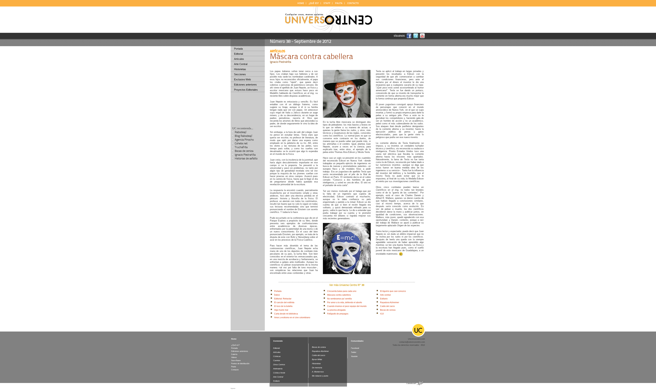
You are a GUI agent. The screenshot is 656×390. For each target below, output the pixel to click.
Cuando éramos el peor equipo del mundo (347, 306)
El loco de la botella (283, 306)
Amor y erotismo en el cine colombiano (292, 317)
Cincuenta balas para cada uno (341, 291)
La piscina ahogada (336, 310)
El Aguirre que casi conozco (393, 291)
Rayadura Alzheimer (389, 302)
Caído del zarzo (387, 306)
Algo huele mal (281, 310)
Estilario (384, 299)
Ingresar (233, 388)
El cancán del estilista (284, 302)
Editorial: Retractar (282, 299)
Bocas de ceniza (387, 310)
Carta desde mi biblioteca (286, 314)
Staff (327, 3)
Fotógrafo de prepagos (337, 314)
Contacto (353, 3)
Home (300, 3)
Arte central (385, 295)
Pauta (339, 3)
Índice (277, 295)
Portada (278, 291)
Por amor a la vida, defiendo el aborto (344, 302)
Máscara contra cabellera (339, 295)
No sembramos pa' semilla (339, 299)
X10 (382, 314)
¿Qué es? (314, 3)
